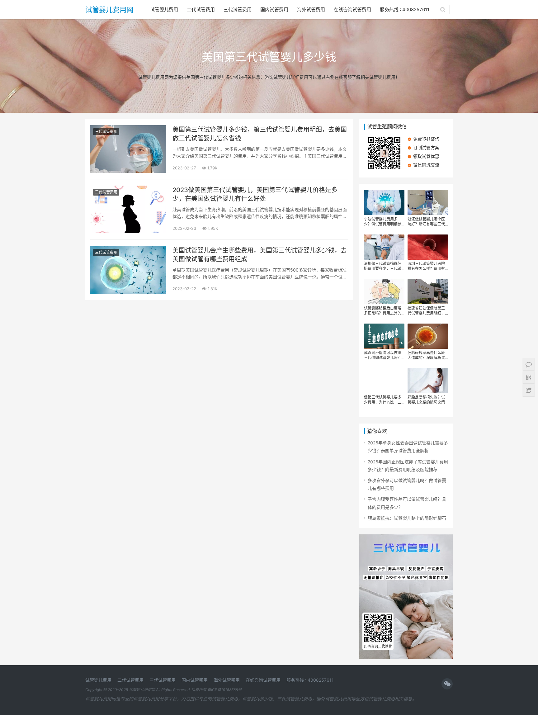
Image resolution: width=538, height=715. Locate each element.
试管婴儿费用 (164, 9)
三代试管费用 (238, 9)
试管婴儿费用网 (109, 10)
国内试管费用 (274, 9)
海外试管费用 (311, 9)
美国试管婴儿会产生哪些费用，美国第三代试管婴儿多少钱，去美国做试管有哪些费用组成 (259, 255)
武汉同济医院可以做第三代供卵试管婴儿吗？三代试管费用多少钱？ (382, 355)
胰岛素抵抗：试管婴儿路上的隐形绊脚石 (407, 518)
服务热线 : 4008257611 (404, 9)
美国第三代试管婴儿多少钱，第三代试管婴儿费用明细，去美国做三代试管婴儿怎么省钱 (259, 134)
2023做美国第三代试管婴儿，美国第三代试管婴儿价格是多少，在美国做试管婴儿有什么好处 (254, 194)
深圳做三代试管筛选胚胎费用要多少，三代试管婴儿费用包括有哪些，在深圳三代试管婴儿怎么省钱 (382, 266)
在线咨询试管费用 (352, 9)
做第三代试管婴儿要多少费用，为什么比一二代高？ (382, 400)
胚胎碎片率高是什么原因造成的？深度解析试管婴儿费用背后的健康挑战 (426, 355)
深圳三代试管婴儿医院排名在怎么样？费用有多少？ (426, 266)
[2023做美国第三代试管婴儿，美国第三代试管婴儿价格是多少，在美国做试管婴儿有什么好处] (128, 189)
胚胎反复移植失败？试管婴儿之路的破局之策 (426, 400)
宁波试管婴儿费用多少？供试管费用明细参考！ (382, 222)
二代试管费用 (201, 9)
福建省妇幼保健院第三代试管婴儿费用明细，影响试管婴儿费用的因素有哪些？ (426, 311)
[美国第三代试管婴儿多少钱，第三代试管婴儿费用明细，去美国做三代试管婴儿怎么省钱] (128, 129)
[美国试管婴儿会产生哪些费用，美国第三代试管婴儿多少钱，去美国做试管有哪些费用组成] (128, 250)
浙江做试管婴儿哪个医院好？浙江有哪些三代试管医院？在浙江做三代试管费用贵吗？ (426, 222)
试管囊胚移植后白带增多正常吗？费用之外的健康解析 (382, 311)
